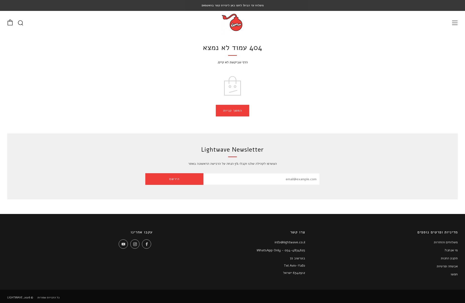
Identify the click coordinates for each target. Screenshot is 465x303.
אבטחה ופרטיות (447, 266)
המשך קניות (232, 110)
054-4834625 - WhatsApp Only (281, 250)
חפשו (454, 274)
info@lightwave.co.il (290, 242)
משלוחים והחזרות (446, 242)
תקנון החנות (449, 258)
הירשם (174, 179)
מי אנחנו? (451, 250)
